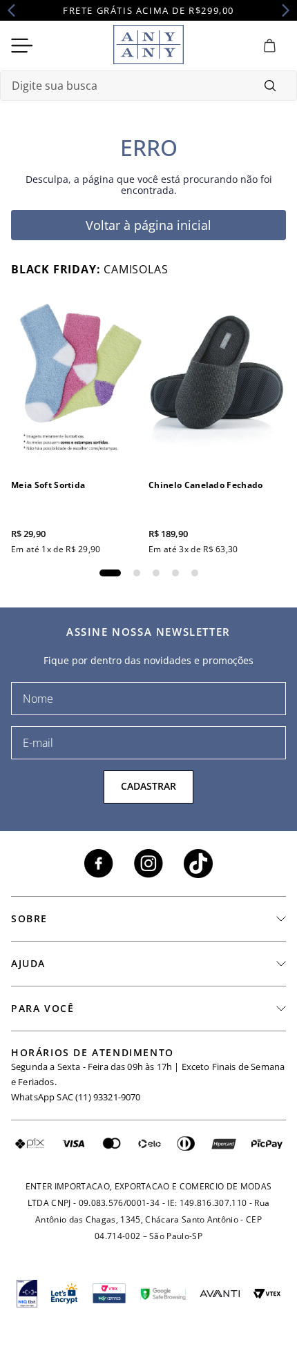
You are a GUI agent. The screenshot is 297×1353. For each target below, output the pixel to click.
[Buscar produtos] (270, 85)
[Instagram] (148, 863)
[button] (110, 573)
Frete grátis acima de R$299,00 (148, 10)
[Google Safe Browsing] (163, 1293)
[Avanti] (220, 1293)
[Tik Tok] (198, 863)
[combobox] (148, 85)
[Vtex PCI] (109, 1294)
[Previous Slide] (16, 10)
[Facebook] (98, 863)
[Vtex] (266, 1293)
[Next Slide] (281, 10)
